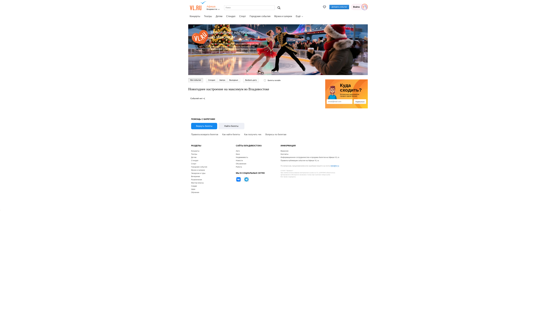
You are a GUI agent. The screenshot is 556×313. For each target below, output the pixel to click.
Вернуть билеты (204, 126)
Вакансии (284, 151)
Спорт (242, 16)
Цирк (193, 189)
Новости (239, 161)
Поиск (279, 7)
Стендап (230, 16)
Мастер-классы (197, 183)
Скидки (194, 186)
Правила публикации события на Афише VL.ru (300, 161)
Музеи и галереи (283, 16)
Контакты (284, 154)
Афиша (211, 7)
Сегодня (211, 80)
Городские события (260, 16)
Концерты (195, 16)
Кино (238, 154)
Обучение (195, 192)
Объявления (241, 164)
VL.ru (198, 5)
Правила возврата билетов (204, 134)
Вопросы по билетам (275, 134)
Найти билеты (231, 126)
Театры (208, 16)
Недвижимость (242, 157)
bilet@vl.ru (335, 166)
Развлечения (196, 180)
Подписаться (359, 101)
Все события (195, 80)
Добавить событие (339, 7)
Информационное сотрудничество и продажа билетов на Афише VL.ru (310, 157)
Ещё (298, 16)
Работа (239, 167)
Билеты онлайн (274, 80)
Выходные (233, 80)
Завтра (222, 80)
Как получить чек (252, 134)
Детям (219, 16)
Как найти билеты (231, 134)
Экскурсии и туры (198, 173)
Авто (238, 151)
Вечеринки (195, 176)
